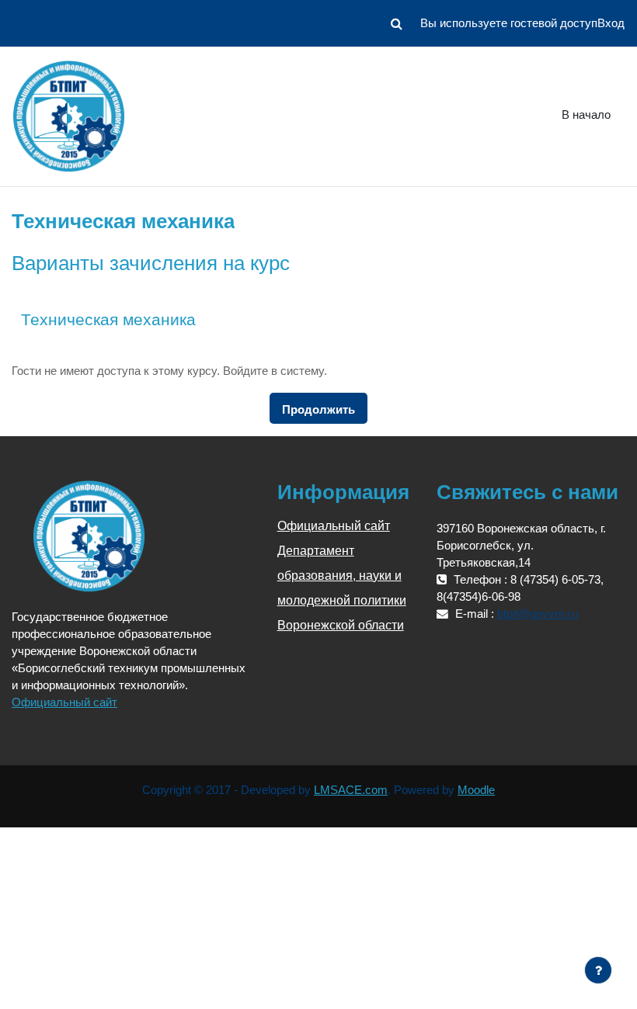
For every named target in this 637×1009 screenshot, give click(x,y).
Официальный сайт (64, 702)
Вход (611, 23)
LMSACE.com (351, 790)
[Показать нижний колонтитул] (598, 970)
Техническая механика (108, 319)
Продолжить (318, 410)
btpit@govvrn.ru (537, 614)
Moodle (476, 790)
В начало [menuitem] (586, 115)
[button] (396, 23)
